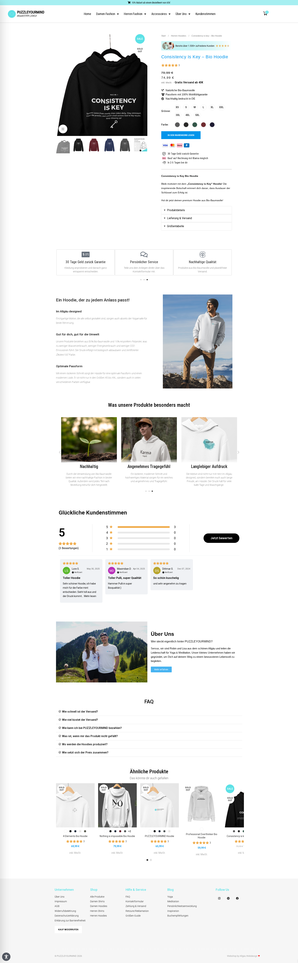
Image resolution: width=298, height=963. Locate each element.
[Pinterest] (228, 898)
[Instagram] (219, 898)
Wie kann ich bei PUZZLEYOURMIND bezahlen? (92, 728)
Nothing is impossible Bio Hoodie (117, 836)
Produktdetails (176, 210)
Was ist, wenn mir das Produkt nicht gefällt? (90, 736)
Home (87, 14)
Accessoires (159, 14)
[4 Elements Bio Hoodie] (75, 805)
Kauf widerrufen (68, 929)
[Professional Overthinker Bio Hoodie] (201, 804)
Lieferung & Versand (179, 218)
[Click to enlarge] (63, 129)
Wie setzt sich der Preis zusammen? (85, 752)
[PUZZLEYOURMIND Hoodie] (159, 805)
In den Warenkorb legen (181, 135)
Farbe (164, 124)
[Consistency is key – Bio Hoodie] (243, 805)
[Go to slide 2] (151, 860)
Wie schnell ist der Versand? (80, 711)
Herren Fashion (133, 14)
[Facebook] (237, 898)
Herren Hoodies (179, 36)
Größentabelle (175, 226)
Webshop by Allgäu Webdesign (243, 956)
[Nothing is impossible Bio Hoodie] (117, 805)
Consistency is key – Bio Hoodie (244, 836)
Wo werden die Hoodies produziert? (85, 744)
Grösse (165, 111)
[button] (196, 210)
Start (163, 36)
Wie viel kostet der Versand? (80, 719)
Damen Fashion (105, 14)
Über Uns (181, 14)
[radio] (177, 107)
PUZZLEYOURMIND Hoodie (159, 836)
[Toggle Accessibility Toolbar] (6, 956)
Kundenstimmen (206, 14)
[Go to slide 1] (147, 860)
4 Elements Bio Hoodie (75, 836)
